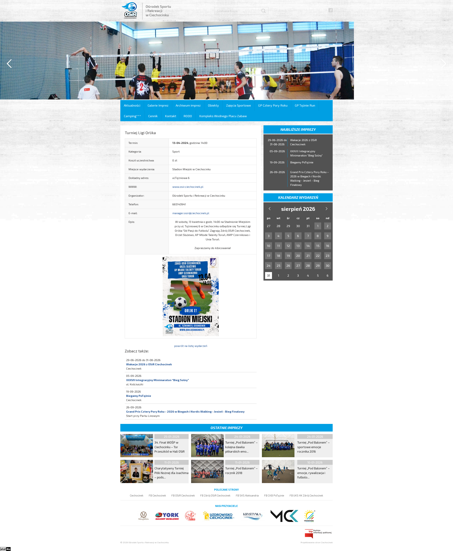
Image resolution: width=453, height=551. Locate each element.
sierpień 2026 (298, 208)
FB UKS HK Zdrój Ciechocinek (306, 495)
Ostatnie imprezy (226, 428)
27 (298, 265)
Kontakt (170, 116)
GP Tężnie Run (305, 105)
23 (327, 256)
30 (327, 265)
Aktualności (132, 105)
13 (298, 246)
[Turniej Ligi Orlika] (191, 295)
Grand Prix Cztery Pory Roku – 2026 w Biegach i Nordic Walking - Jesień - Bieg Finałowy (185, 411)
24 (268, 265)
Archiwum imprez (188, 105)
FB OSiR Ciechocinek (183, 495)
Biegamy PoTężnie (138, 395)
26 (288, 265)
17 (268, 256)
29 (318, 265)
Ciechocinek (136, 495)
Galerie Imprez (158, 105)
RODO (188, 116)
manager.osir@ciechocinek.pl (190, 213)
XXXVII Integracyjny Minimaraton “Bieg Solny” (157, 380)
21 (308, 256)
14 (308, 246)
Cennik (153, 116)
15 (317, 246)
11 (278, 246)
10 (268, 246)
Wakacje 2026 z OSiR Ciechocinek (149, 364)
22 (318, 256)
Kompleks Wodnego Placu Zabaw (223, 116)
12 (288, 246)
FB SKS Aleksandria (247, 495)
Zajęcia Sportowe (238, 105)
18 (278, 256)
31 (268, 275)
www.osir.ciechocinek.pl (187, 186)
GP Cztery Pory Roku (273, 105)
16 (327, 246)
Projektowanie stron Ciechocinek (317, 542)
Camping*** (132, 116)
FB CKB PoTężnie (274, 495)
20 (298, 256)
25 (278, 265)
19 (288, 256)
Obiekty (213, 105)
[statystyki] (5, 548)
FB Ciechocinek (157, 495)
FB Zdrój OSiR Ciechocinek (215, 495)
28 (308, 265)
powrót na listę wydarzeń (190, 345)
